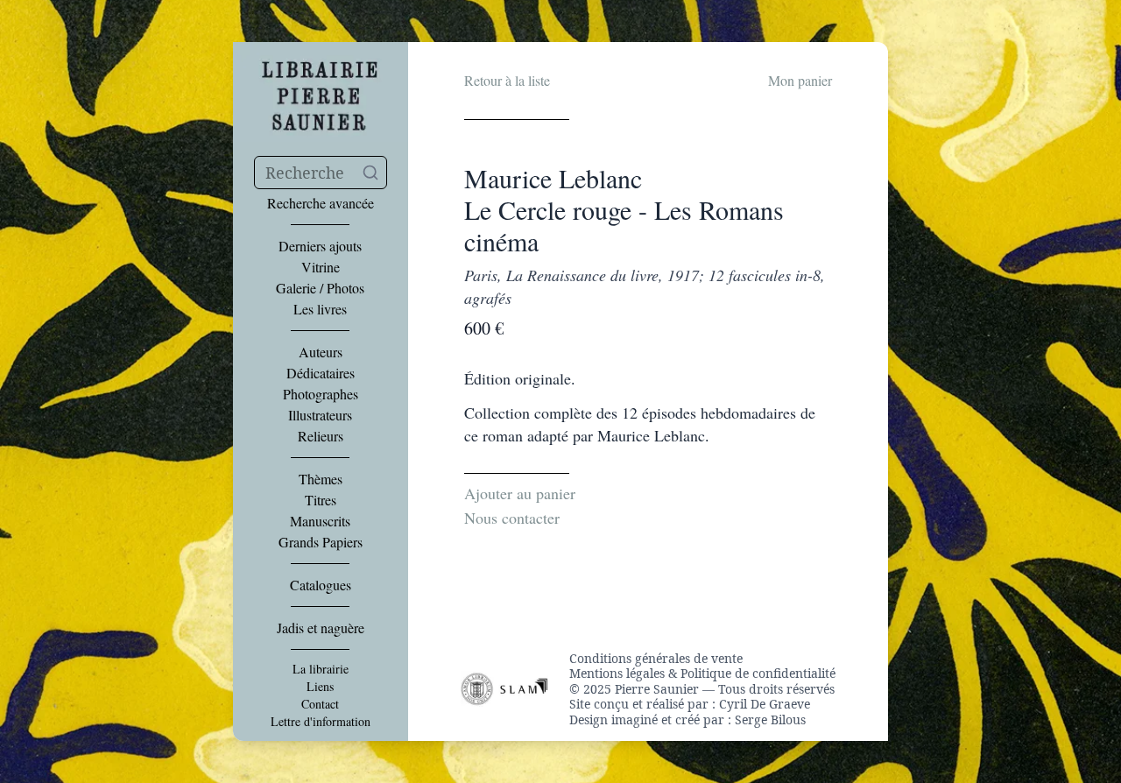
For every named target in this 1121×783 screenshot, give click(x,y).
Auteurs (320, 352)
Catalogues (320, 585)
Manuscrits (320, 521)
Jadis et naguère (320, 628)
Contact (320, 704)
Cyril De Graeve (764, 703)
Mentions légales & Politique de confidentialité (702, 673)
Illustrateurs (320, 415)
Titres (320, 500)
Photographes (320, 394)
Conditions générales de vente (656, 659)
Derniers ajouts (320, 246)
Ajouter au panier (519, 493)
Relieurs (320, 436)
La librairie (321, 669)
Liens (320, 686)
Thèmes (320, 479)
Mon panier (800, 80)
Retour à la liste (507, 80)
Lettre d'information (320, 721)
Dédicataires (320, 373)
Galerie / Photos (320, 288)
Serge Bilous (770, 719)
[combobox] (320, 172)
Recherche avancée (320, 203)
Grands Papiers (320, 542)
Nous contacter (512, 517)
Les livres (320, 309)
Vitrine (320, 267)
